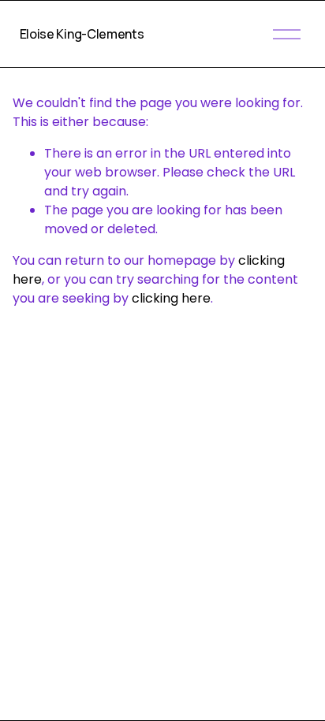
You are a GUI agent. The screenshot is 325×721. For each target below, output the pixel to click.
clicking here (171, 298)
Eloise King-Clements (82, 34)
